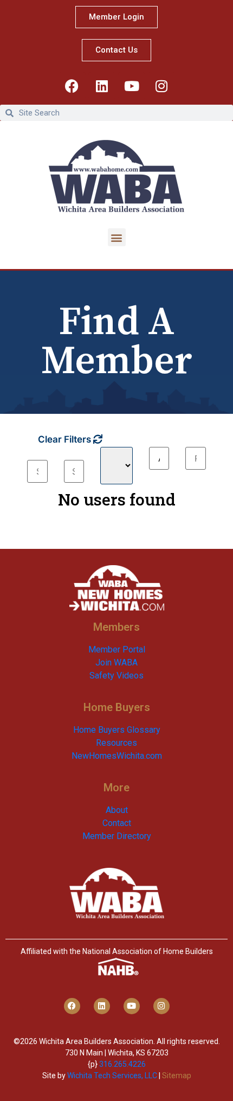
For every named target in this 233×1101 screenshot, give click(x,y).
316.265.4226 (122, 1064)
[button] (117, 237)
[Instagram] (161, 85)
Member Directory (116, 836)
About (117, 810)
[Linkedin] (101, 85)
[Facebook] (72, 85)
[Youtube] (131, 85)
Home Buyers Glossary (116, 730)
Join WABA (116, 662)
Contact (116, 823)
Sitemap (176, 1075)
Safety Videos (116, 675)
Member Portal (116, 649)
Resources (116, 743)
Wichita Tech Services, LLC (112, 1075)
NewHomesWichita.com (117, 756)
